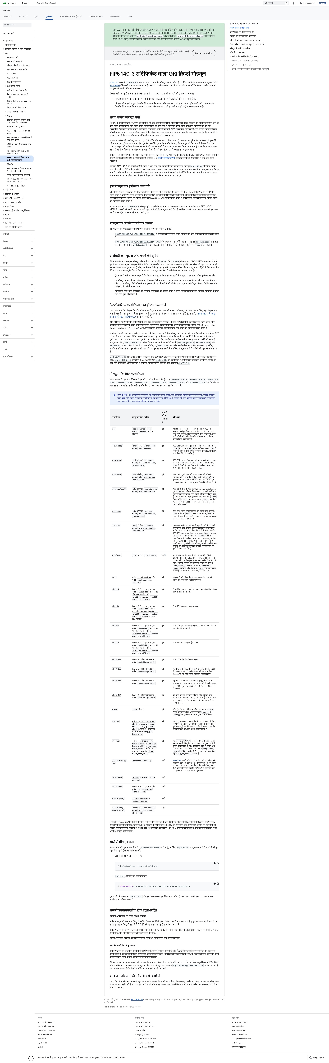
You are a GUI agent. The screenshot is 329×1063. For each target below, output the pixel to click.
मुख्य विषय (49, 16)
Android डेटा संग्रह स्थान (46, 1022)
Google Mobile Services (241, 1039)
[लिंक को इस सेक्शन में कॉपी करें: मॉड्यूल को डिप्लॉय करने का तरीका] (155, 223)
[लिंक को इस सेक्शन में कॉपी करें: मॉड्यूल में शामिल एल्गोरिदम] (146, 374)
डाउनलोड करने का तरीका (46, 1030)
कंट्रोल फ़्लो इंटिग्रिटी (166, 158)
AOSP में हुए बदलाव (188, 39)
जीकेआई (113, 82)
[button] (15, 41)
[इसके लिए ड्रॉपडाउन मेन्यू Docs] (30, 3)
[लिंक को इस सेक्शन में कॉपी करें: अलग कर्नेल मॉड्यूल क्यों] (142, 117)
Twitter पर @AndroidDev (144, 1026)
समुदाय (56, 1058)
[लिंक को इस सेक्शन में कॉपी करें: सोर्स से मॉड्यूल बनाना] (139, 842)
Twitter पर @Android (143, 1022)
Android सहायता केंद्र (239, 1022)
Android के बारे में (44, 1058)
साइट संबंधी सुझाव (92, 1058)
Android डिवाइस (96, 16)
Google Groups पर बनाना (144, 1043)
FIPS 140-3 (115, 85)
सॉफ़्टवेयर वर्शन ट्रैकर (238, 1047)
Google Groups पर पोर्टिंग (144, 1047)
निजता (80, 1058)
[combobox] (276, 3)
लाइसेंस (72, 1058)
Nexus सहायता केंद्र (238, 1030)
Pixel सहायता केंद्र (238, 1026)
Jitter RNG (177, 760)
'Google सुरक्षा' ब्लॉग (142, 1034)
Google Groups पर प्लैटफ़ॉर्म (145, 1039)
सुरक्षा (36, 16)
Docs (24, 3)
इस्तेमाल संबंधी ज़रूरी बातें (46, 1026)
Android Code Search (46, 3)
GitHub (40, 1047)
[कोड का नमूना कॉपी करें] (217, 863)
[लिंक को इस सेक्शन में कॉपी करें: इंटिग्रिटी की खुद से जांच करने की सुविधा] (161, 256)
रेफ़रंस (130, 16)
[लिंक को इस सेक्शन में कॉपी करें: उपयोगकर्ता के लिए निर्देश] (137, 945)
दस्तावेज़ (6, 10)
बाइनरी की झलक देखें (45, 1034)
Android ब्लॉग (140, 1030)
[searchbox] (17, 25)
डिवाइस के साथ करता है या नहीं (71, 16)
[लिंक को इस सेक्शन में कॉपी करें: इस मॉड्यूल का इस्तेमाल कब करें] (152, 186)
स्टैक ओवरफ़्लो (237, 1043)
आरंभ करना (23, 16)
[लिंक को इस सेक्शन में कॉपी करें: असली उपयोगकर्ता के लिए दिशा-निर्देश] (159, 910)
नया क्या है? (7, 16)
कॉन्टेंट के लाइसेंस (137, 1000)
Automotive (115, 16)
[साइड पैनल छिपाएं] (31, 1058)
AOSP (112, 64)
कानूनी (64, 1058)
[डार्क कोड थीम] (214, 863)
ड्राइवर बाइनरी (42, 1043)
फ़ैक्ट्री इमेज (42, 1039)
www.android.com (239, 1034)
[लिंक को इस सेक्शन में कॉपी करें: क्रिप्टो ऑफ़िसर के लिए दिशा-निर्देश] (148, 916)
